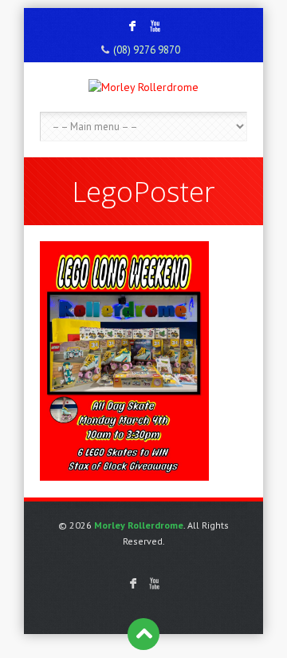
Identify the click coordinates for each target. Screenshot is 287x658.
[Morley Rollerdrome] (143, 87)
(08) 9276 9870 (146, 50)
